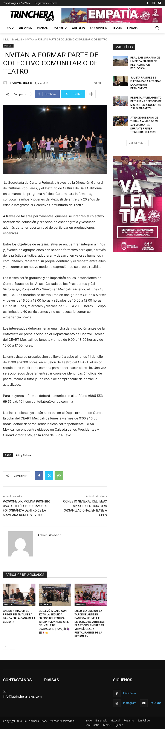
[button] (157, 28)
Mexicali (17, 39)
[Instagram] (153, 3)
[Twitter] (49, 475)
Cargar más (136, 143)
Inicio (6, 39)
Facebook (129, 693)
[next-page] (12, 646)
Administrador (22, 82)
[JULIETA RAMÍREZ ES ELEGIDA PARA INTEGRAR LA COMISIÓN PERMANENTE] (120, 81)
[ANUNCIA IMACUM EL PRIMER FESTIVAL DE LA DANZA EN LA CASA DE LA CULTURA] (19, 595)
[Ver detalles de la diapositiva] (111, 15)
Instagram (129, 702)
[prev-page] (5, 646)
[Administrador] (6, 83)
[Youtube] (159, 3)
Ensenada (45, 604)
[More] (91, 94)
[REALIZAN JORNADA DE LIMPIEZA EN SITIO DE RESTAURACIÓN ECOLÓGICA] (120, 61)
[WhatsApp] (59, 475)
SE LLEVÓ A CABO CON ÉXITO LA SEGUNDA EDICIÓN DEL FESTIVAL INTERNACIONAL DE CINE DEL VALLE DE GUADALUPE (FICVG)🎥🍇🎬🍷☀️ (54, 621)
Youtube (156, 702)
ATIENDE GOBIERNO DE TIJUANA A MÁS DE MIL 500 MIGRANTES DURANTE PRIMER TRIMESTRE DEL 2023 (144, 125)
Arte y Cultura (23, 455)
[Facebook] (147, 3)
